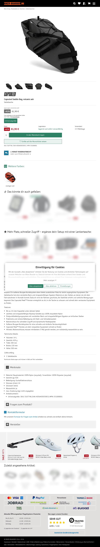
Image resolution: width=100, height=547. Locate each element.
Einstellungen (65, 286)
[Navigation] (94, 3)
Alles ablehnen (51, 286)
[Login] (84, 3)
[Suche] (74, 3)
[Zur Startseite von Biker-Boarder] (14, 3)
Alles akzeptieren (35, 286)
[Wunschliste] (79, 3)
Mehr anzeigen (49, 280)
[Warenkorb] (89, 3)
